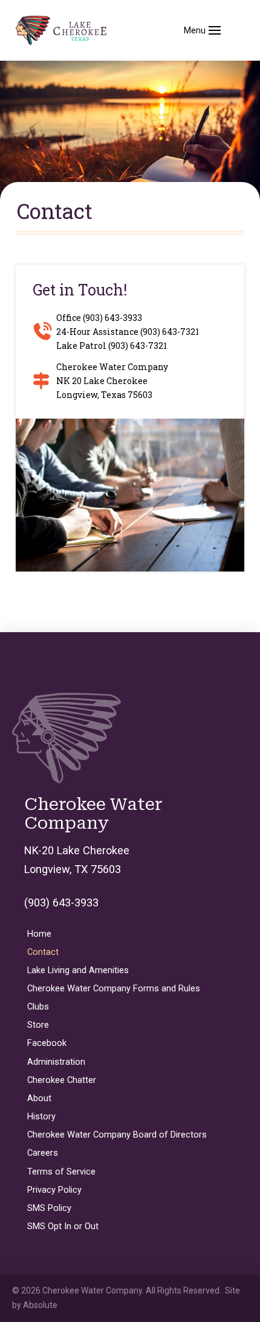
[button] (202, 30)
